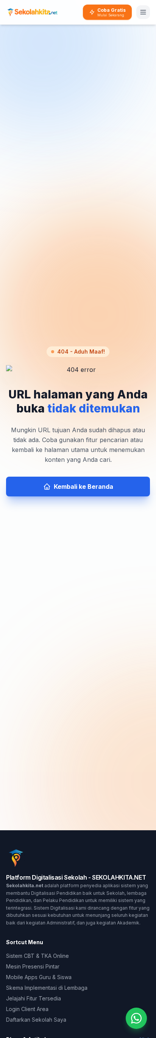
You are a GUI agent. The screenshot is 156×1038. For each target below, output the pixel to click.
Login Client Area (27, 1009)
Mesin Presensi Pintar (32, 966)
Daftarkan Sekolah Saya (36, 1019)
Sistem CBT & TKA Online (37, 956)
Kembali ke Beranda (83, 486)
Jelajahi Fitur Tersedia (33, 998)
